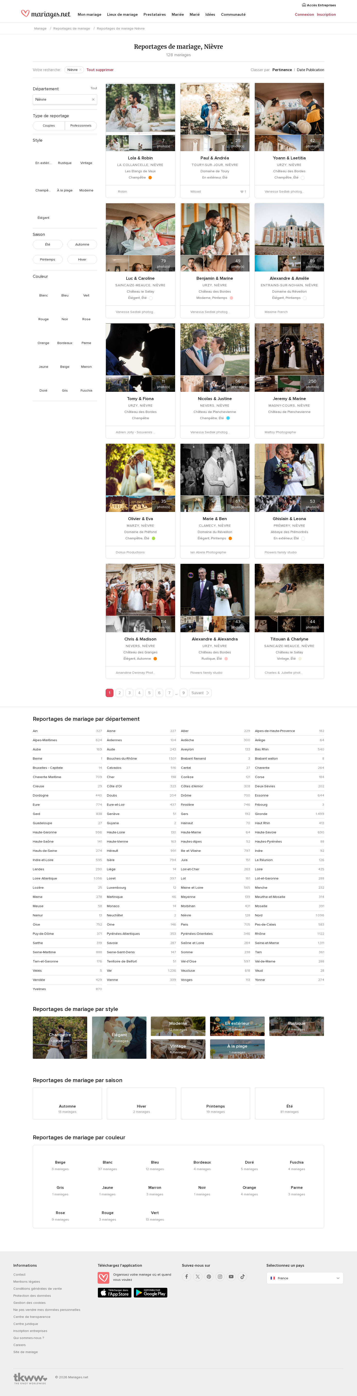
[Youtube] (231, 1276)
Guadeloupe (42, 823)
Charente (262, 768)
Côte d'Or (114, 786)
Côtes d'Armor (192, 786)
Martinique (115, 897)
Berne (37, 758)
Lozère (38, 888)
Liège (111, 869)
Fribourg (261, 805)
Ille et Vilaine (191, 851)
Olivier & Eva (140, 518)
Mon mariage (89, 14)
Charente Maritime (47, 777)
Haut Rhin (262, 823)
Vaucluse (188, 971)
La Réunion (264, 860)
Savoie (112, 943)
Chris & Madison (140, 639)
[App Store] (115, 1297)
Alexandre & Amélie (289, 278)
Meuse (38, 906)
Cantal (186, 768)
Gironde (261, 814)
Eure (36, 805)
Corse (259, 777)
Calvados (114, 768)
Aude (111, 749)
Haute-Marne (191, 832)
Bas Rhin (262, 749)
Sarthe (38, 943)
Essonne (262, 795)
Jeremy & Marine (289, 398)
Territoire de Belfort (122, 961)
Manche (261, 888)
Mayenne (188, 897)
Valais (37, 971)
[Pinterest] (208, 1276)
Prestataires (155, 14)
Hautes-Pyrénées (268, 841)
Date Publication (310, 69)
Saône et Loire (192, 943)
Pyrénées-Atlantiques (123, 934)
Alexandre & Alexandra (215, 639)
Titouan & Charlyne (289, 639)
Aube (37, 749)
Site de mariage (25, 1352)
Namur (38, 915)
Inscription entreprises (30, 1331)
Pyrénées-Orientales (197, 934)
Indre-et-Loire (43, 860)
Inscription (326, 14)
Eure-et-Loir (116, 805)
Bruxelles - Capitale (48, 768)
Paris (184, 924)
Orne (111, 924)
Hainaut (187, 823)
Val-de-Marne (265, 961)
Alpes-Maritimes (45, 740)
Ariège (260, 740)
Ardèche (187, 740)
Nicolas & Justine (215, 398)
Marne (37, 897)
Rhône (260, 934)
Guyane (113, 823)
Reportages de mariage (71, 28)
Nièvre (186, 915)
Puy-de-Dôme (43, 934)
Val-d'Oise (188, 961)
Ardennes (114, 740)
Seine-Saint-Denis (121, 952)
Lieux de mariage (122, 14)
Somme (187, 952)
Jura (184, 860)
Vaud (259, 971)
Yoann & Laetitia (289, 158)
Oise (36, 924)
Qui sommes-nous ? (28, 1338)
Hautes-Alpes (191, 841)
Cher (110, 777)
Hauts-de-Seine (45, 851)
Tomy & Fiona (140, 398)
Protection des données (32, 1296)
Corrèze (187, 777)
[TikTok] (242, 1276)
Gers (184, 814)
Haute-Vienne (117, 841)
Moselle (261, 906)
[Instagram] (220, 1276)
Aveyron (187, 749)
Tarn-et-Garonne (45, 961)
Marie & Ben (215, 518)
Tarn (258, 952)
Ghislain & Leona (289, 518)
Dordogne (41, 795)
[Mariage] (46, 15)
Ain (35, 731)
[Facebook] (186, 1276)
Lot (183, 878)
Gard (36, 814)
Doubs (112, 795)
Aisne (111, 731)
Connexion (304, 14)
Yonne (260, 980)
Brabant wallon (266, 758)
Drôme (186, 795)
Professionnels (81, 126)
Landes (38, 869)
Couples (49, 126)
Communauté (233, 14)
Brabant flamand (193, 758)
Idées (210, 14)
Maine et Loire (192, 888)
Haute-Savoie (265, 832)
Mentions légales (26, 1282)
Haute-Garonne (45, 832)
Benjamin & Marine (214, 278)
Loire (259, 869)
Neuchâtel (115, 915)
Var (109, 971)
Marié (195, 14)
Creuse (38, 786)
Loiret (111, 878)
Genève (113, 814)
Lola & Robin (140, 158)
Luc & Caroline (140, 278)
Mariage (40, 28)
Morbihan (188, 906)
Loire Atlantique (45, 878)
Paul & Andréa (215, 158)
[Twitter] (197, 1276)
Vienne (112, 980)
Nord (259, 915)
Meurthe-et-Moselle (270, 897)
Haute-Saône (43, 841)
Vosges (187, 980)
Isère (111, 860)
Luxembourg (116, 888)
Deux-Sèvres (265, 786)
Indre (259, 851)
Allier (184, 731)
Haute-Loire (116, 832)
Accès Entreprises (321, 5)
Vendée (39, 980)
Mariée (178, 14)
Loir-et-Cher (190, 869)
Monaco (113, 906)
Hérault (112, 851)
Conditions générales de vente (37, 1289)
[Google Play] (151, 1297)
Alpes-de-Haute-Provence (275, 731)
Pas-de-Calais (265, 924)
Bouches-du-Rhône (122, 758)
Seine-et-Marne (267, 943)
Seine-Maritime (44, 952)
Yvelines (39, 989)
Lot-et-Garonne (267, 878)
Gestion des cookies (29, 1303)
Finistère (187, 805)
